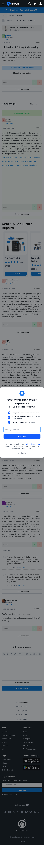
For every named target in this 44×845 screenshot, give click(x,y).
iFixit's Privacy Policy (32, 444)
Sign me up (22, 436)
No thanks (22, 453)
